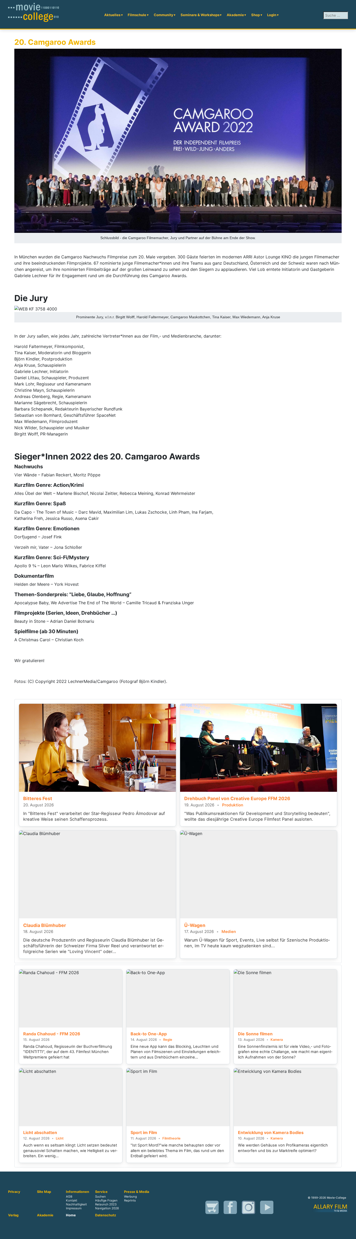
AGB (69, 1196)
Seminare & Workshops (200, 15)
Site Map (44, 1192)
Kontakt (71, 1200)
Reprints (130, 1200)
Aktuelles (112, 15)
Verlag (13, 1215)
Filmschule (137, 15)
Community (163, 15)
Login (271, 15)
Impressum (74, 1208)
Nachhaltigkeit (76, 1204)
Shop (255, 15)
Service (101, 1192)
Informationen (77, 1192)
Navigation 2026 (107, 1208)
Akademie (235, 15)
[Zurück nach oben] (349, 1232)
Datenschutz (105, 1215)
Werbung (130, 1196)
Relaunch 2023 (105, 1204)
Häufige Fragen (106, 1200)
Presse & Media (136, 1192)
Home (71, 1215)
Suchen (100, 1196)
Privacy (14, 1192)
